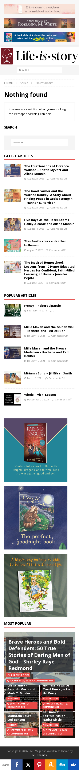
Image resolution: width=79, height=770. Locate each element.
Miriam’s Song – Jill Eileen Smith (48, 373)
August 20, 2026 (35, 178)
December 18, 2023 (56, 730)
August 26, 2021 (55, 703)
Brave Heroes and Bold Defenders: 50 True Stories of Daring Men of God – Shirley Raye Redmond (39, 654)
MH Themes (39, 755)
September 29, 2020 (21, 730)
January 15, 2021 (36, 335)
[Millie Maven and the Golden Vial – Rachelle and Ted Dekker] (12, 331)
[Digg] (62, 764)
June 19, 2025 (17, 703)
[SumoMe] (73, 764)
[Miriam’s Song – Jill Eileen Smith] (12, 377)
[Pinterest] (39, 764)
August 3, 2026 (35, 282)
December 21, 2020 (38, 399)
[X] (28, 764)
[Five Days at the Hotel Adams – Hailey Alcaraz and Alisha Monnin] (12, 224)
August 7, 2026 (35, 250)
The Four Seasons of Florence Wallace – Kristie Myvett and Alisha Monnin (46, 170)
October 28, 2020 (20, 680)
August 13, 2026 (35, 228)
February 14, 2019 (37, 310)
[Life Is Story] (39, 62)
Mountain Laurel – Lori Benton (21, 718)
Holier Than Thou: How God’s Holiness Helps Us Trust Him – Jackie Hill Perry (57, 685)
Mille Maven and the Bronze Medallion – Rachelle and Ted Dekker (46, 352)
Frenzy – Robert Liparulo (42, 306)
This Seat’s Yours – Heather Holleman (45, 243)
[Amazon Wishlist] (50, 764)
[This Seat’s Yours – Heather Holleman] (12, 245)
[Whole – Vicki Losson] (12, 399)
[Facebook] (17, 764)
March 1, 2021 (35, 378)
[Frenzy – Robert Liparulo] (12, 310)
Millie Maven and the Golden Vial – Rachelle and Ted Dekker (49, 329)
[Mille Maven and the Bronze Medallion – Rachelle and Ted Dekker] (12, 353)
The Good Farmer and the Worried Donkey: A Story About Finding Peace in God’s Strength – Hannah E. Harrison (48, 197)
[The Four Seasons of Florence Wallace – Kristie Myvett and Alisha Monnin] (12, 170)
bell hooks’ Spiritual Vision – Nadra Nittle (55, 716)
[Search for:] (39, 70)
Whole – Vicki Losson (40, 395)
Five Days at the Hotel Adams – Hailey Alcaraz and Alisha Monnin (49, 222)
